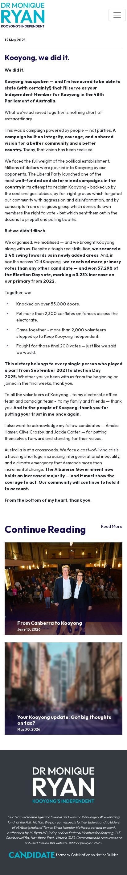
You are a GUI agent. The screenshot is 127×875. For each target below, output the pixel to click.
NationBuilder (107, 855)
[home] (22, 15)
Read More (111, 526)
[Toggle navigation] (117, 15)
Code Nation (80, 855)
